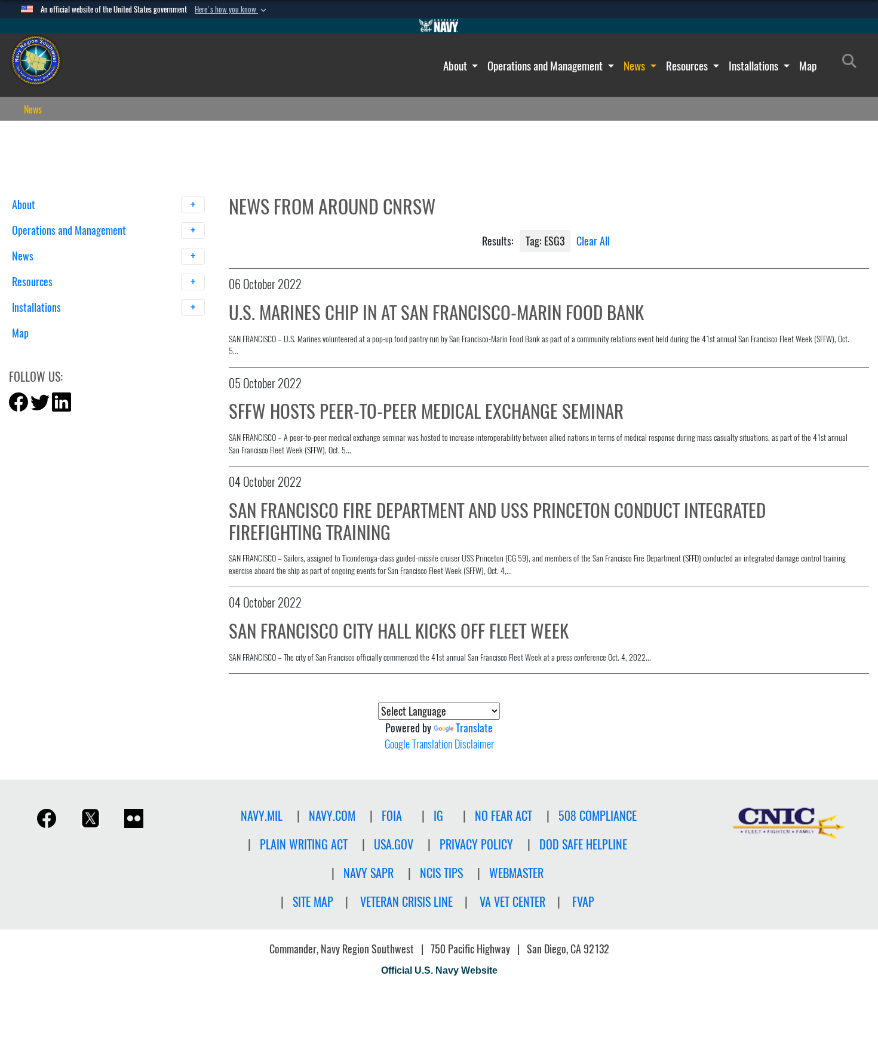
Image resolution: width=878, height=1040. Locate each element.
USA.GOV (393, 844)
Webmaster (516, 873)
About (456, 65)
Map (807, 65)
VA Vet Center (512, 902)
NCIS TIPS (441, 873)
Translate (474, 727)
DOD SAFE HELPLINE (583, 844)
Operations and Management (546, 65)
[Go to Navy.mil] (439, 25)
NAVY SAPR (368, 873)
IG (438, 816)
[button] (232, 10)
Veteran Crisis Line (406, 902)
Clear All (593, 241)
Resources (688, 65)
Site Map (313, 902)
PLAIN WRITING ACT (304, 844)
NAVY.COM (332, 816)
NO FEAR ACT (503, 816)
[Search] (74, 353)
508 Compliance (597, 816)
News (635, 65)
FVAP (583, 902)
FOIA (392, 816)
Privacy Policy (476, 844)
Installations (755, 65)
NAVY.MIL (262, 816)
